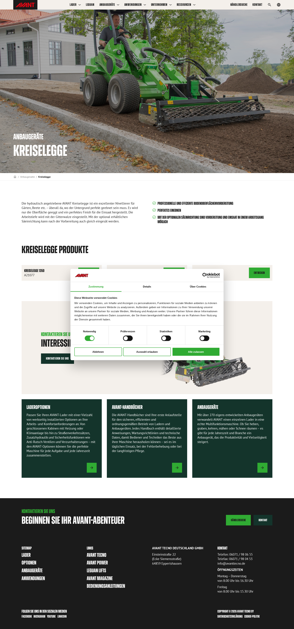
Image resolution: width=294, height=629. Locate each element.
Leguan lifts (96, 570)
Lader (73, 4)
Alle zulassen (196, 351)
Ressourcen (184, 4)
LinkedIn (62, 616)
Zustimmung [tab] (96, 286)
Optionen (29, 562)
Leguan (90, 4)
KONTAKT (257, 4)
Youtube (51, 616)
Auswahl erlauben (147, 351)
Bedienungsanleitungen (106, 586)
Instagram (39, 616)
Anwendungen (133, 4)
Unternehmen (159, 4)
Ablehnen (98, 351)
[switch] (128, 338)
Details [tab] (147, 286)
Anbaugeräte (107, 4)
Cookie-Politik (252, 616)
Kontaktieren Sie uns (57, 358)
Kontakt (263, 520)
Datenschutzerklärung (230, 616)
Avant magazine (100, 578)
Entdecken (260, 274)
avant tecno (96, 555)
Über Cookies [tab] (198, 286)
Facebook (27, 616)
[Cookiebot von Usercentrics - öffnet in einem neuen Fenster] (205, 275)
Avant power (97, 562)
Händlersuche (239, 4)
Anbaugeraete (27, 176)
